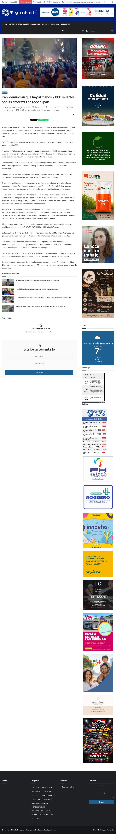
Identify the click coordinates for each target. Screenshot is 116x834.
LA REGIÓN (13, 24)
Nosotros (63, 781)
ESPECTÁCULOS (37, 811)
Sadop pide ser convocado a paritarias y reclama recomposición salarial (40, 306)
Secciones (65, 24)
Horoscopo (101, 402)
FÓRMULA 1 (36, 799)
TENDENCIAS (48, 815)
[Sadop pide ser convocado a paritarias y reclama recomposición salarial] (8, 308)
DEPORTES (45, 24)
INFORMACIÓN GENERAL (40, 803)
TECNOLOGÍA (36, 815)
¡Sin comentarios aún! (40, 328)
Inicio (4, 24)
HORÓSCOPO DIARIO (39, 807)
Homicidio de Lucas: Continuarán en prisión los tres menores (37, 289)
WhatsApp (44, 120)
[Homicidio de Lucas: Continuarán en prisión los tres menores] (8, 291)
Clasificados (101, 830)
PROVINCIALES (23, 24)
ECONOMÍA (46, 799)
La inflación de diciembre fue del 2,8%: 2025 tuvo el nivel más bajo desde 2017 (43, 298)
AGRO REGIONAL (47, 795)
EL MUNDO (55, 24)
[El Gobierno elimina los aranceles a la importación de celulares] (8, 282)
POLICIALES (36, 818)
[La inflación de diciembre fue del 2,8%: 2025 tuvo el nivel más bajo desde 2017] (8, 299)
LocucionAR (51, 830)
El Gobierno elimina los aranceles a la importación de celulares (37, 280)
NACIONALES (35, 24)
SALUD (48, 811)
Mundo (4, 93)
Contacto (92, 781)
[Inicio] (19, 12)
